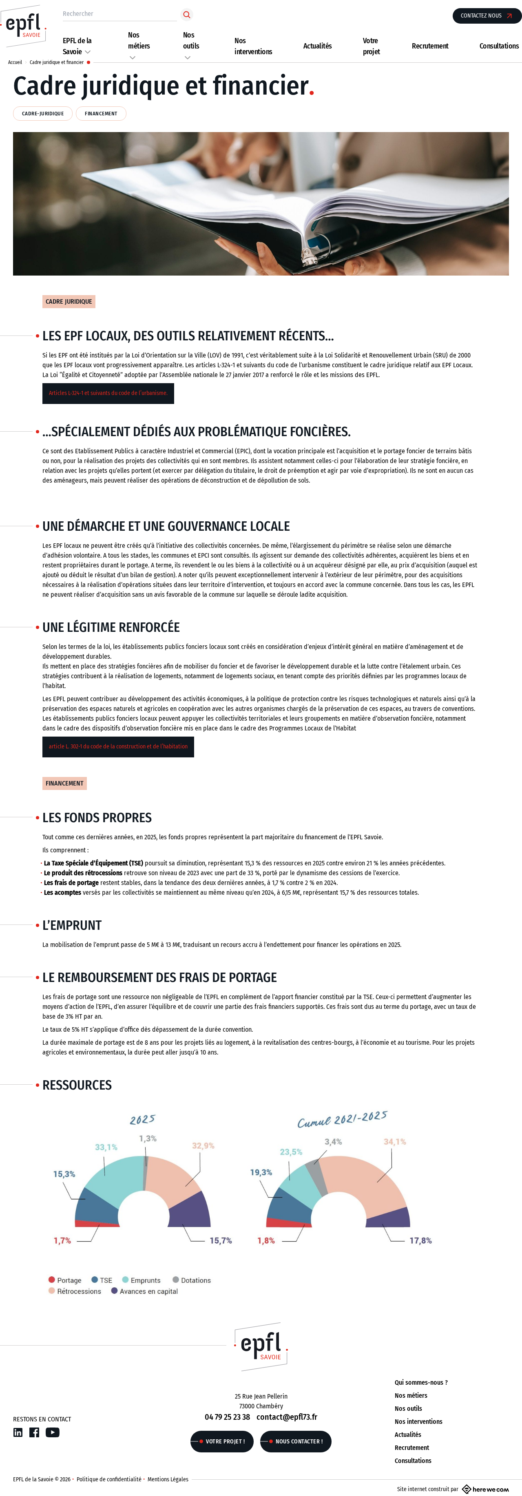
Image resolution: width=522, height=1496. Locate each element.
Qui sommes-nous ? (421, 1382)
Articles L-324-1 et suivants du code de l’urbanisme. (108, 393)
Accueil (15, 62)
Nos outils (408, 1408)
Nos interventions (418, 1421)
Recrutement (430, 46)
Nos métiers (411, 1395)
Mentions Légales (168, 1479)
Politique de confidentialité (109, 1479)
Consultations (499, 46)
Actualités (317, 46)
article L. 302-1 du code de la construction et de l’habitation (118, 746)
